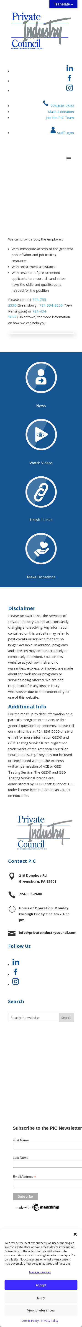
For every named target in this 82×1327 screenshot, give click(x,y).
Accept (41, 1285)
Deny (41, 1297)
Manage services (40, 1272)
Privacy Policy (49, 1321)
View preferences (41, 1310)
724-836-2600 (62, 105)
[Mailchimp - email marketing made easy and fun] (38, 1211)
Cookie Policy (30, 1321)
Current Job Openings (37, 1035)
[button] (75, 1234)
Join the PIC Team (60, 117)
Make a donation (61, 111)
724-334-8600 (51, 305)
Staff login (24, 1079)
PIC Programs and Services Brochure (32, 1057)
